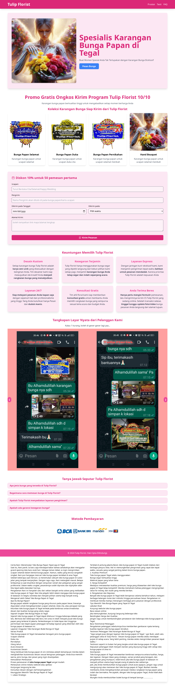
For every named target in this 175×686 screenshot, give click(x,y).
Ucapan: (15, 184)
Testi (159, 4)
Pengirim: (16, 195)
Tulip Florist (19, 4)
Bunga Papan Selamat (26, 154)
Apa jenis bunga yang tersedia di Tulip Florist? (33, 485)
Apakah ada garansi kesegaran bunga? (30, 507)
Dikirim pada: (94, 206)
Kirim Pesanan (89, 237)
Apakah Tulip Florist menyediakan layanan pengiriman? (38, 500)
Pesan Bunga (89, 66)
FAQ (165, 4)
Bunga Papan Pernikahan (107, 154)
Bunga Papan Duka (67, 154)
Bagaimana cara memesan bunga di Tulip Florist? (35, 493)
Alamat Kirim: (17, 217)
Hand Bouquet (148, 154)
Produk (151, 4)
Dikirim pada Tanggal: (21, 206)
